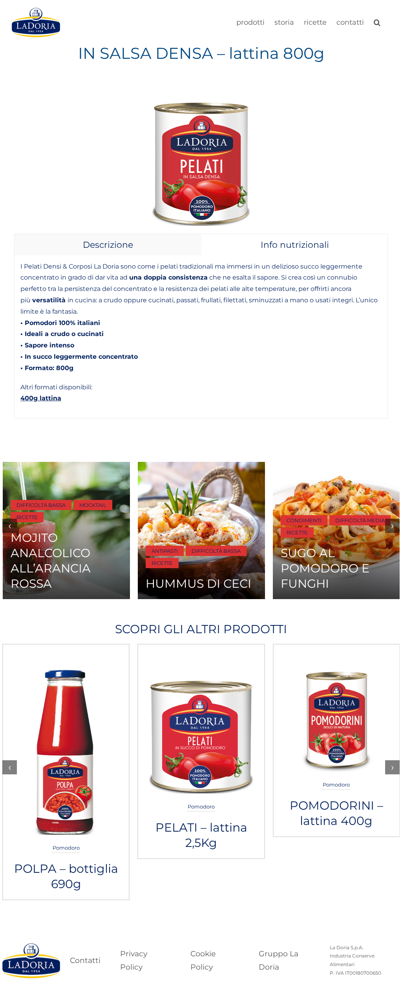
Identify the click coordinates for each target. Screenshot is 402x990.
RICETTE (27, 517)
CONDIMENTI (304, 520)
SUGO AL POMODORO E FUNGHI (325, 568)
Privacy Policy (133, 960)
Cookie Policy (203, 960)
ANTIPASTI (165, 551)
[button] (377, 21)
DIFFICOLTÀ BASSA (41, 505)
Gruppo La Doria (278, 960)
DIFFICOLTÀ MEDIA (360, 520)
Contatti (85, 960)
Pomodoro (66, 848)
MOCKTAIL (92, 505)
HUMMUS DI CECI (198, 583)
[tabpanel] (201, 337)
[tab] (108, 244)
